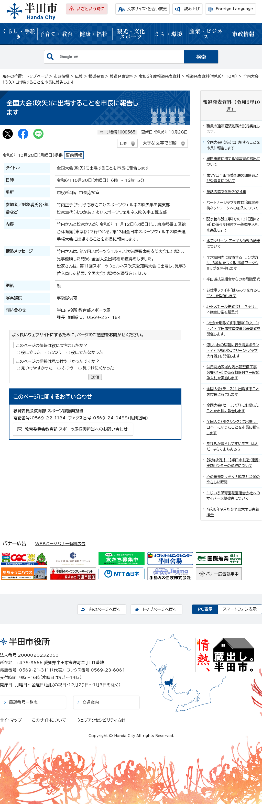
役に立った (31, 352)
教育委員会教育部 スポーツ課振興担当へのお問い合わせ (76, 429)
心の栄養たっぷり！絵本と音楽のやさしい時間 (233, 479)
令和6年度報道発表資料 (159, 76)
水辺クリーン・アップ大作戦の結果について (233, 243)
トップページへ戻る (160, 609)
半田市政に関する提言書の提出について (233, 161)
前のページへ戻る (105, 609)
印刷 (123, 143)
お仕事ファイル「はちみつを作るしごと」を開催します (233, 293)
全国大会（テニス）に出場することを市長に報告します (232, 391)
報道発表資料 (121, 76)
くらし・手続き (19, 33)
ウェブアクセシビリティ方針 (101, 720)
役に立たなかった (87, 352)
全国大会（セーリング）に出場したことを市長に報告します (232, 408)
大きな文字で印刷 (160, 143)
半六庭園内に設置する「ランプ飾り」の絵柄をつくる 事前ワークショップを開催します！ (232, 262)
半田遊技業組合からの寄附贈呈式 (233, 279)
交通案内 (90, 702)
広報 (79, 76)
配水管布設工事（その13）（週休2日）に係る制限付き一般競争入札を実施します (232, 224)
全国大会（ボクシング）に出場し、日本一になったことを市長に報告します (233, 427)
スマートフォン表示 (240, 609)
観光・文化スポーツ (131, 33)
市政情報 (243, 34)
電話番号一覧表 (23, 702)
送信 (95, 377)
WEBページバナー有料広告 (60, 544)
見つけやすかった (37, 368)
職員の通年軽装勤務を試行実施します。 (233, 128)
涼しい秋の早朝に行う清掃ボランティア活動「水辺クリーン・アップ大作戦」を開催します (232, 350)
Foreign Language (234, 9)
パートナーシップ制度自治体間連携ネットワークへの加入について (232, 205)
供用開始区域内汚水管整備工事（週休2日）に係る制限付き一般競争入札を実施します (232, 372)
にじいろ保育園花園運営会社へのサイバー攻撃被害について (233, 495)
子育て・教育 (56, 34)
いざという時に (91, 9)
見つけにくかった (98, 368)
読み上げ (192, 9)
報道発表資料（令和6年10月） (211, 76)
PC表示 (205, 609)
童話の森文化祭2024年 (226, 192)
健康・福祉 (94, 34)
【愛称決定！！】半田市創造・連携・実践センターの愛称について (233, 462)
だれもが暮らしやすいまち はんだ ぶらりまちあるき (232, 446)
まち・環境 (168, 34)
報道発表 (96, 76)
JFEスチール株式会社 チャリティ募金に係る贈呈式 (232, 309)
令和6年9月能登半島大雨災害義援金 (232, 512)
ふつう (56, 352)
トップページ (37, 76)
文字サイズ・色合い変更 (147, 9)
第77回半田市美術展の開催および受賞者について (232, 178)
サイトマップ (11, 720)
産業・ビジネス (206, 33)
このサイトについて (49, 720)
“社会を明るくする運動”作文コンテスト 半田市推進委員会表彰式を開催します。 (233, 328)
